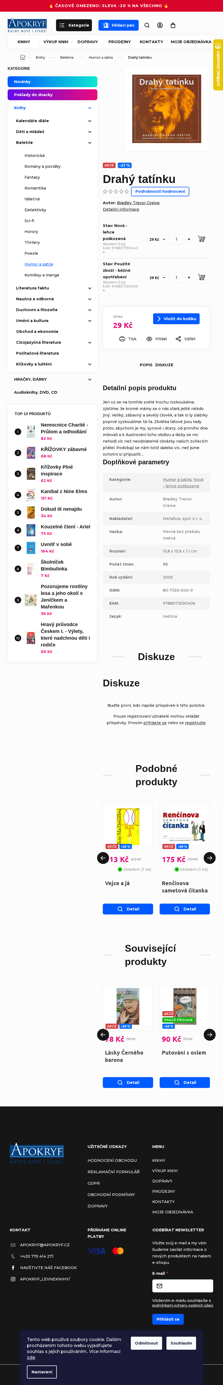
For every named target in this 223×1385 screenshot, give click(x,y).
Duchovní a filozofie (37, 309)
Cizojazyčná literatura (38, 342)
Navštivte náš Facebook (48, 1267)
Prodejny (120, 41)
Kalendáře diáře (32, 120)
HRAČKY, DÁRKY (30, 379)
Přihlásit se (168, 1319)
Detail (133, 909)
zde (31, 1357)
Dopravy (88, 41)
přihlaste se (155, 722)
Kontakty (151, 41)
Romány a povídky (42, 166)
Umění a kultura (32, 320)
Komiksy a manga (41, 275)
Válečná (32, 199)
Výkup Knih (56, 41)
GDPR (94, 1183)
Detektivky (35, 209)
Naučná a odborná (35, 298)
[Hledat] (146, 25)
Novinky (22, 81)
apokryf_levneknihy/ (45, 1279)
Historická (34, 155)
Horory (31, 231)
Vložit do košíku (180, 318)
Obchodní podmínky (111, 1194)
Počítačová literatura (37, 353)
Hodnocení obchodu (112, 1160)
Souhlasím (181, 1343)
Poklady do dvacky (33, 94)
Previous (103, 858)
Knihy (24, 41)
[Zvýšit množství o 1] (189, 239)
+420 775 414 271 (37, 1256)
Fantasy (32, 177)
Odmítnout (146, 1343)
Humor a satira (38, 264)
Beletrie (24, 142)
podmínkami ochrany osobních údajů (182, 1305)
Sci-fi (29, 220)
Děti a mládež (30, 131)
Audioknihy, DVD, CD (35, 392)
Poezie (31, 253)
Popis (146, 364)
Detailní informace (121, 209)
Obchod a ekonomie (37, 331)
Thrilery (32, 242)
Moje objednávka (191, 41)
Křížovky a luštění (34, 364)
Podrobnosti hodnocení (160, 191)
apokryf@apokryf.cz (45, 1244)
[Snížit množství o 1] (164, 239)
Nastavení (42, 1372)
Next (210, 858)
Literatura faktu (32, 288)
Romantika (35, 188)
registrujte (195, 722)
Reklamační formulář (114, 1171)
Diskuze (164, 364)
